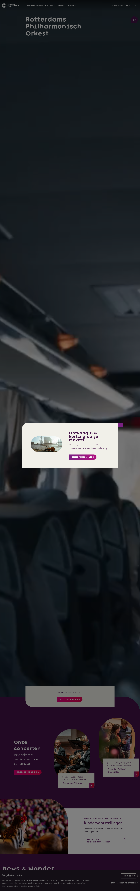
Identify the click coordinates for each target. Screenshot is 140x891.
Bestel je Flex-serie (82, 457)
